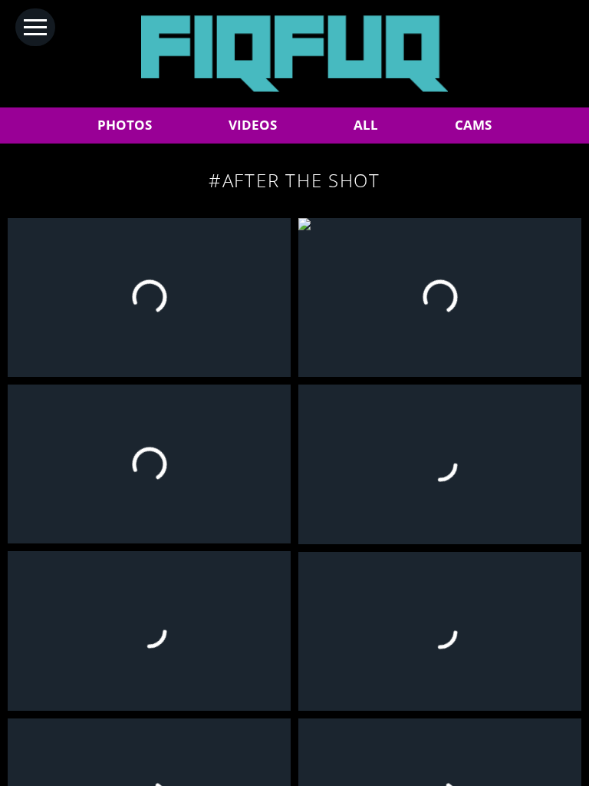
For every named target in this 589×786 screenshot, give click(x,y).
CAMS (473, 125)
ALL (366, 125)
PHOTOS (124, 125)
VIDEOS (253, 125)
